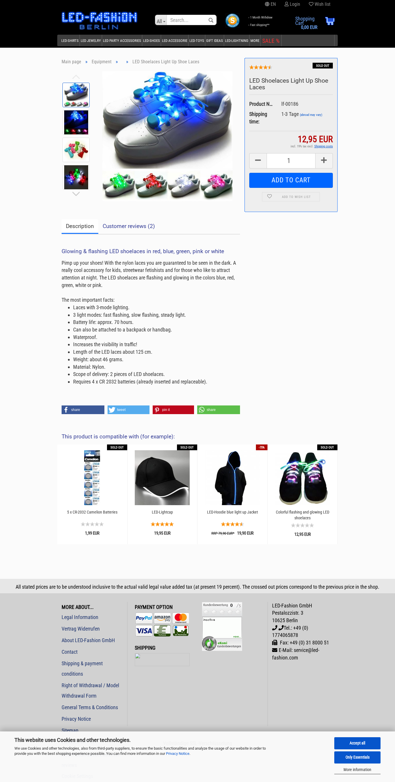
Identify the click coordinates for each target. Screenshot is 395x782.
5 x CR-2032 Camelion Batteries (92, 512)
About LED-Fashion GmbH (88, 640)
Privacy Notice (177, 753)
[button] (83, 409)
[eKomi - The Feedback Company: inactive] (222, 626)
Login (294, 4)
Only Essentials (358, 757)
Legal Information (80, 617)
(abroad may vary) (311, 115)
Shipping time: (258, 118)
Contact (69, 652)
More (254, 40)
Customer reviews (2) (129, 226)
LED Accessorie (174, 40)
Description (80, 226)
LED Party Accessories (122, 40)
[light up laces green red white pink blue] (167, 136)
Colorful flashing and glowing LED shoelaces (302, 515)
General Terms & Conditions (90, 707)
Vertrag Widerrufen (81, 629)
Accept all (357, 743)
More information (357, 769)
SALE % (271, 40)
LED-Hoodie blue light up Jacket (232, 512)
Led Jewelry (91, 40)
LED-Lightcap (162, 512)
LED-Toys (196, 40)
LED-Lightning (236, 40)
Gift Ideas (214, 40)
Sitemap (70, 730)
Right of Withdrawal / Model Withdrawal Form (90, 690)
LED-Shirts (70, 40)
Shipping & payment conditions (82, 668)
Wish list (322, 4)
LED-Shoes (151, 40)
